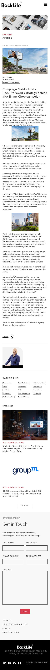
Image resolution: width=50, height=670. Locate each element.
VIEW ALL (25, 505)
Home (4, 45)
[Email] (35, 336)
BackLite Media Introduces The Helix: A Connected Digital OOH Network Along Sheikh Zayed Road (22, 448)
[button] (46, 4)
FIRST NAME (8, 542)
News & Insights (11, 45)
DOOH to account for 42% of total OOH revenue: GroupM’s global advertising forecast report (22, 493)
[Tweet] (29, 336)
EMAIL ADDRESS (33, 556)
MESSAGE (7, 569)
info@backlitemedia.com (15, 624)
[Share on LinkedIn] (18, 336)
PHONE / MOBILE (10, 556)
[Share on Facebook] (24, 336)
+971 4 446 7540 (10, 632)
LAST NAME (31, 542)
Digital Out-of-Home (22, 45)
